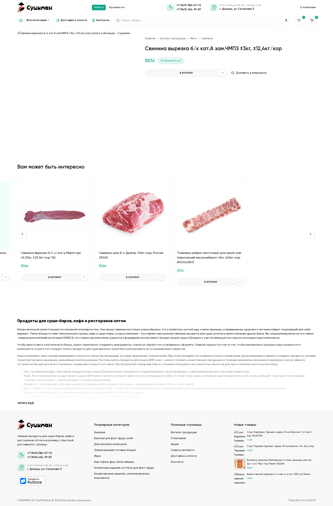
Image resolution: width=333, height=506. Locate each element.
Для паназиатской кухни (110, 444)
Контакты (102, 20)
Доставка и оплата (74, 20)
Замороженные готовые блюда (115, 450)
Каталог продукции (173, 38)
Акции (175, 444)
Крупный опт (117, 7)
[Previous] (22, 233)
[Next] (310, 233)
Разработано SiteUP (302, 500)
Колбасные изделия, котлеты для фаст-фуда (124, 468)
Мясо (193, 38)
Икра (97, 456)
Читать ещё (25, 403)
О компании (308, 7)
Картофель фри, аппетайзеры (114, 462)
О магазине (178, 438)
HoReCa (99, 7)
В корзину (202, 73)
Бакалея (99, 432)
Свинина (207, 38)
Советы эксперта (182, 450)
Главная (150, 38)
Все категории (37, 20)
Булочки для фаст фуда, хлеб (113, 438)
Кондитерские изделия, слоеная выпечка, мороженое (122, 475)
